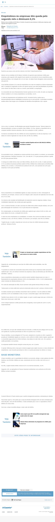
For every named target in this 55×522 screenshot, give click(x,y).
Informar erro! (9, 493)
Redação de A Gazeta (12, 26)
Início (2, 6)
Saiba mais (47, 499)
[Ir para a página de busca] (5, 2)
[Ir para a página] (16, 147)
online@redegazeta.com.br (12, 27)
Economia (6, 6)
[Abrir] (3, 2)
